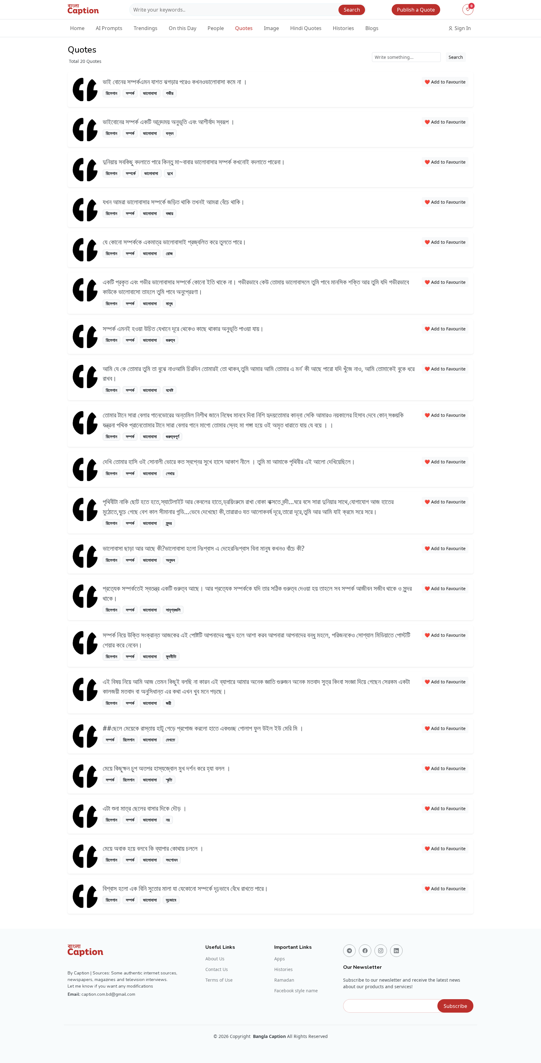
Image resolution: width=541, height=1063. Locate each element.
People (216, 28)
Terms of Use (219, 980)
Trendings (145, 28)
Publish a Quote (416, 9)
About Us (214, 959)
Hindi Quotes (306, 28)
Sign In (462, 28)
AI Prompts (109, 28)
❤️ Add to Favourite (445, 82)
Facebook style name (296, 991)
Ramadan (284, 980)
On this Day (182, 28)
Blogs (372, 28)
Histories (343, 28)
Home (77, 28)
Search (352, 9)
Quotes (244, 28)
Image (271, 28)
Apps (279, 959)
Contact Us (216, 969)
